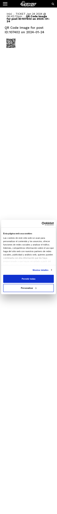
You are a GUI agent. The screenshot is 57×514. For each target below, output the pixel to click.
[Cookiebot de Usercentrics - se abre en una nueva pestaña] (42, 224)
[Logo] (19, 5)
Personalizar (27, 288)
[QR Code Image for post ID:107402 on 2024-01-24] (11, 49)
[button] (53, 4)
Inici (9, 13)
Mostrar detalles (41, 270)
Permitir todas (28, 279)
